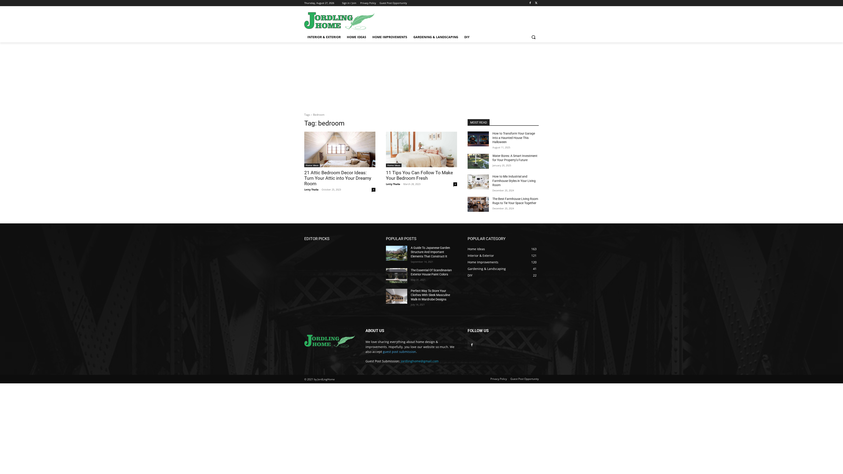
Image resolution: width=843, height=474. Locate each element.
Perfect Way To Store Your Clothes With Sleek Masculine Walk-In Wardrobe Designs (430, 295)
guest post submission (399, 352)
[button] (533, 37)
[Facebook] (530, 3)
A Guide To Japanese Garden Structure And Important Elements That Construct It (430, 252)
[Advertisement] (421, 75)
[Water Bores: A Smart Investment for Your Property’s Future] (478, 161)
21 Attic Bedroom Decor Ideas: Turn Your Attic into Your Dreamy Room (337, 178)
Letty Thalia (311, 189)
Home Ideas (312, 165)
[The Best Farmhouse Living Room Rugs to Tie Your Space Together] (478, 204)
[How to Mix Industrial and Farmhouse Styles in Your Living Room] (478, 181)
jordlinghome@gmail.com (420, 361)
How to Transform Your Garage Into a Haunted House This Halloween (513, 138)
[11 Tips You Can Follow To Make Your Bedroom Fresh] (421, 149)
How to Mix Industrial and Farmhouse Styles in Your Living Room (514, 181)
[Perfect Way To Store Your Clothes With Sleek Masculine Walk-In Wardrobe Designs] (396, 296)
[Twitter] (536, 3)
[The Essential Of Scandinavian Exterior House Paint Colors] (396, 275)
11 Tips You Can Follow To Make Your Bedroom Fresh (419, 175)
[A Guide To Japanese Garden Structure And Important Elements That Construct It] (396, 253)
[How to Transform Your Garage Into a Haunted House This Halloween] (478, 138)
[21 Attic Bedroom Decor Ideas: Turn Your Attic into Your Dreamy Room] (339, 149)
